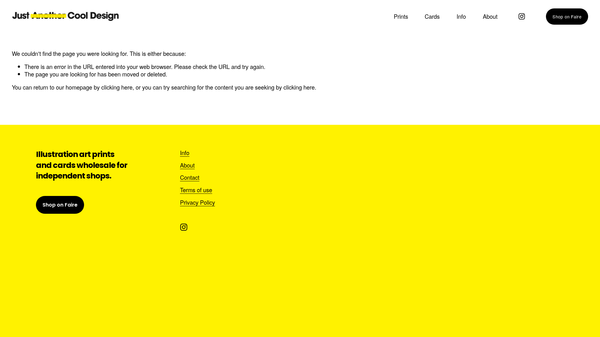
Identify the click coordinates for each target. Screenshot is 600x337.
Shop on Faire (567, 16)
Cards (432, 16)
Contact (189, 177)
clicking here (116, 87)
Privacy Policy (197, 202)
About (490, 16)
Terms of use (196, 190)
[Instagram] (522, 16)
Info (461, 16)
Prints (401, 16)
